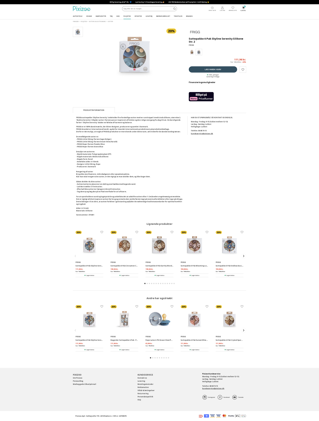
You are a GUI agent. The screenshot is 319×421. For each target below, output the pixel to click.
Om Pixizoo (77, 378)
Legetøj (149, 16)
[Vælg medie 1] (78, 32)
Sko (118, 16)
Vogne (89, 16)
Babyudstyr (101, 16)
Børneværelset (163, 16)
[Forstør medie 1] (134, 54)
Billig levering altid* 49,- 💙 (121, 2)
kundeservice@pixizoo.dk (202, 134)
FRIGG (191, 45)
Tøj (111, 16)
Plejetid (127, 16)
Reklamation (143, 387)
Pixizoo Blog (78, 381)
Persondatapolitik (145, 397)
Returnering (143, 393)
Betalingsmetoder (145, 384)
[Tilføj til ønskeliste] (243, 69)
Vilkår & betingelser (146, 390)
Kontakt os (142, 378)
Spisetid (138, 16)
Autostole (77, 16)
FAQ (139, 400)
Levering (141, 381)
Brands (189, 16)
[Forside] (81, 8)
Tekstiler (178, 16)
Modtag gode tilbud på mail (84, 384)
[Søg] (174, 8)
